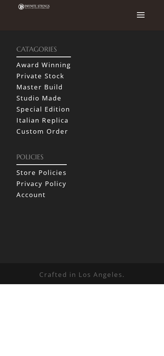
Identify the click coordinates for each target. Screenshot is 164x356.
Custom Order (42, 131)
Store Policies (41, 172)
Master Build (39, 87)
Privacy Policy (41, 183)
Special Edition (43, 109)
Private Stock (40, 75)
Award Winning (43, 64)
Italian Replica (42, 120)
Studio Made (39, 98)
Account (31, 194)
